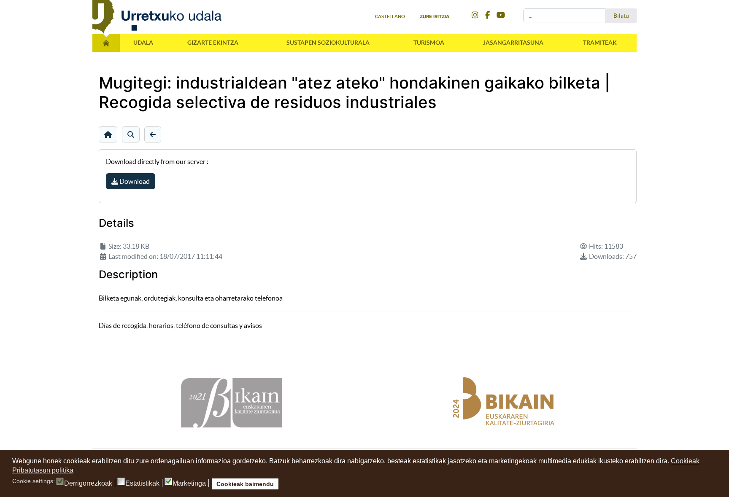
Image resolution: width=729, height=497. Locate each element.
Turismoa (428, 42)
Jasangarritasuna (513, 42)
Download (134, 181)
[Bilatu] (131, 134)
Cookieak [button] (685, 461)
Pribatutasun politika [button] (42, 470)
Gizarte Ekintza (212, 42)
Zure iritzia (434, 16)
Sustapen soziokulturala (328, 42)
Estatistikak (142, 483)
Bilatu (621, 15)
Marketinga (189, 483)
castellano (390, 16)
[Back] (152, 134)
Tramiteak (600, 42)
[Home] (108, 134)
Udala (143, 42)
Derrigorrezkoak (88, 483)
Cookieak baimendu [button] (245, 484)
